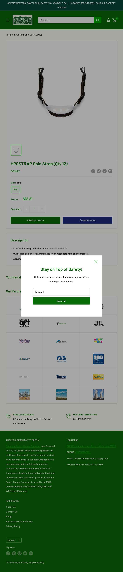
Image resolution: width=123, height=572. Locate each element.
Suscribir (61, 300)
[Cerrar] (96, 261)
